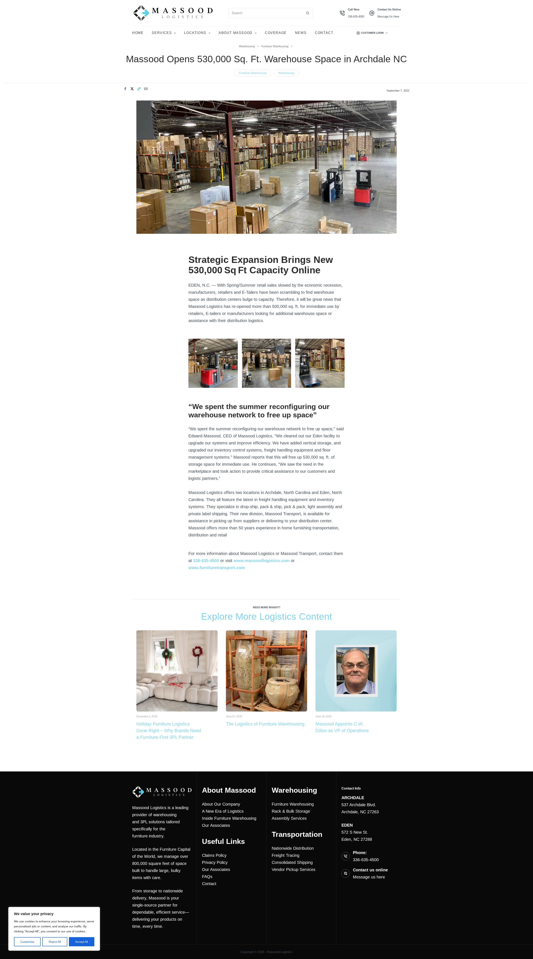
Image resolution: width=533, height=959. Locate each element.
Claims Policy (214, 855)
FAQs (207, 876)
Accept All (81, 941)
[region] (54, 929)
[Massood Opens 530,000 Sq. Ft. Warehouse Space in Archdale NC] (266, 104)
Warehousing (247, 46)
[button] (125, 88)
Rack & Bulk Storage (291, 811)
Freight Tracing (285, 855)
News (300, 33)
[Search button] (308, 13)
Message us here (369, 877)
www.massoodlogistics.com (262, 560)
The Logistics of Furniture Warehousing (265, 723)
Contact (324, 33)
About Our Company (221, 804)
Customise (27, 941)
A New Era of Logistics (223, 811)
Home (137, 33)
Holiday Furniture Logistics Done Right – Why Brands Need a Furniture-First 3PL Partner (168, 730)
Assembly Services (289, 818)
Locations (195, 33)
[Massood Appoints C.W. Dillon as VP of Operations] (356, 634)
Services (162, 33)
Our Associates (216, 825)
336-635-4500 (356, 16)
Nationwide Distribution (293, 848)
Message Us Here (388, 16)
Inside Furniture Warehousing (229, 818)
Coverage (276, 33)
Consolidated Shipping (292, 862)
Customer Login (372, 32)
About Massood (236, 33)
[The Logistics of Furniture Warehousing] (266, 634)
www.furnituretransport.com (216, 567)
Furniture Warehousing (274, 46)
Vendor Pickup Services (293, 869)
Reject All (55, 941)
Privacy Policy (215, 862)
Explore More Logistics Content (266, 616)
